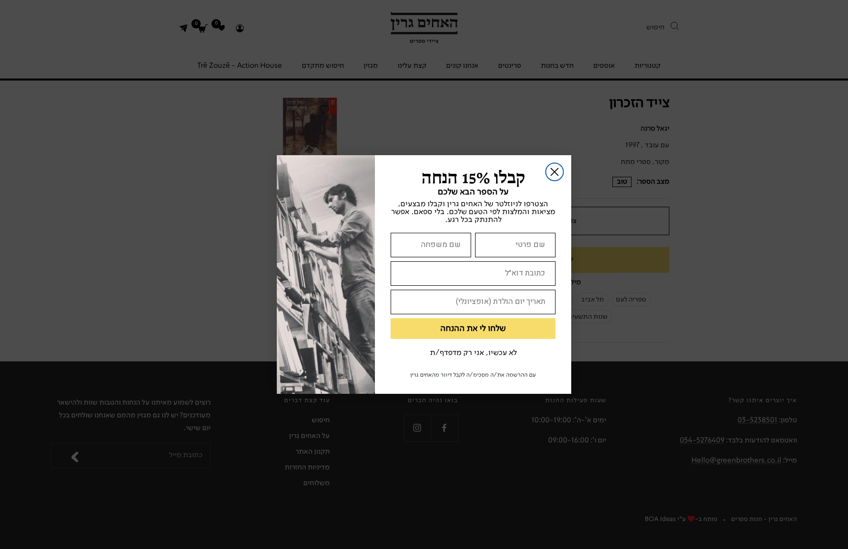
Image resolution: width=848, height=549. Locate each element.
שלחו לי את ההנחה (473, 328)
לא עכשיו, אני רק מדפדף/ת (473, 353)
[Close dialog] (554, 172)
